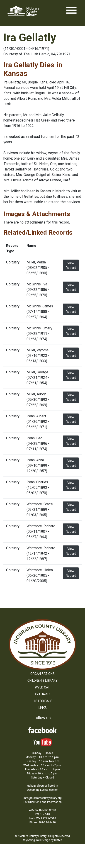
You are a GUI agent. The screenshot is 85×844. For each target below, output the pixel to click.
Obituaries (42, 694)
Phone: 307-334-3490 (42, 822)
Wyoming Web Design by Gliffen (42, 840)
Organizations (42, 674)
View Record (71, 265)
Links (43, 708)
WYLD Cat (42, 687)
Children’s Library (42, 680)
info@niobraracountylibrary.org (43, 798)
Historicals (42, 701)
